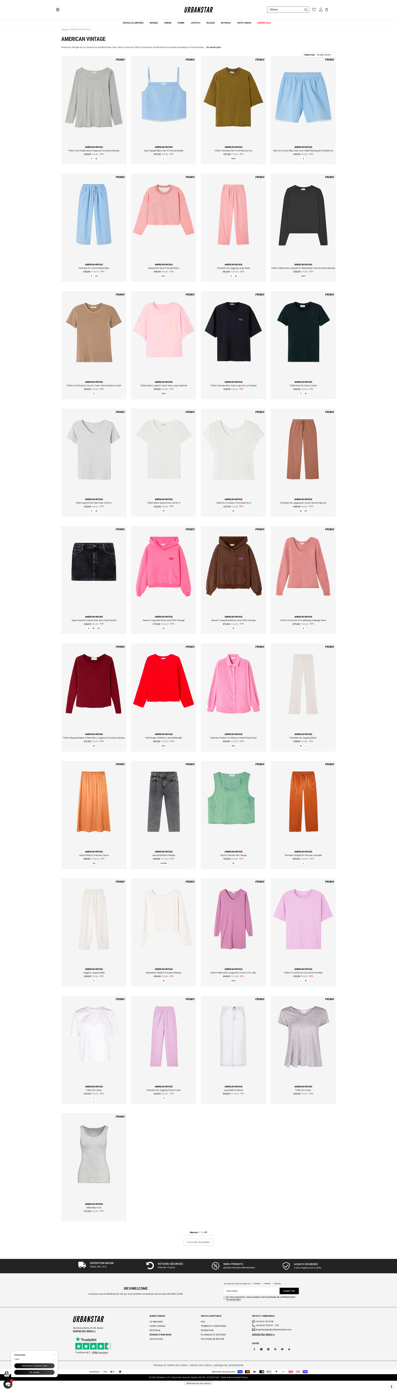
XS (96, 276)
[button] (318, 54)
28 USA (164, 863)
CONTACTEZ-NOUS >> (263, 1334)
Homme (257, 1284)
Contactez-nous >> (84, 1331)
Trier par (309, 55)
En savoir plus (233, 1299)
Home (64, 29)
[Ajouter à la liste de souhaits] (123, 161)
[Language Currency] (58, 9)
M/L (163, 276)
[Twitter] (289, 1349)
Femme (268, 1284)
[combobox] (285, 10)
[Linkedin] (268, 1349)
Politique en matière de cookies (170, 1365)
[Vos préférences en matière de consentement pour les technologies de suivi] (392, 1387)
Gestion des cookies (200, 1365)
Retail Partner (241, 1377)
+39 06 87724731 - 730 (267, 1325)
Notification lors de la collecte (199, 1383)
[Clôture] (288, 10)
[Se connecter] (321, 9)
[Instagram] (261, 1349)
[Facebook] (254, 1349)
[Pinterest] (275, 1349)
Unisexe (277, 1284)
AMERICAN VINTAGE (80, 29)
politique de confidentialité (228, 1365)
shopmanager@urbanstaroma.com (273, 1329)
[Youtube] (282, 1349)
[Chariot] (326, 9)
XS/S (233, 159)
